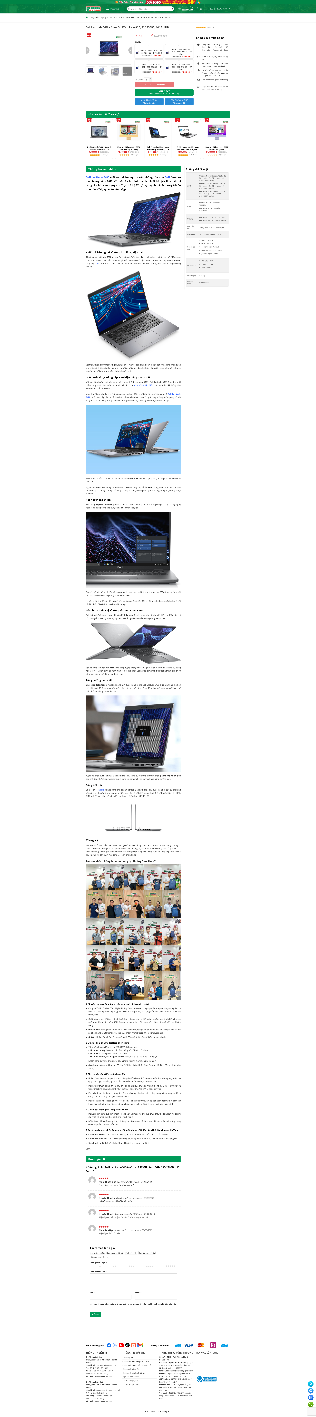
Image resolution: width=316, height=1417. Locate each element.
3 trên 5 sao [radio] (123, 1266)
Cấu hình (138, 42)
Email (138, 1292)
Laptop (103, 17)
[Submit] (172, 9)
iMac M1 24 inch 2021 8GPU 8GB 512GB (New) (216, 148)
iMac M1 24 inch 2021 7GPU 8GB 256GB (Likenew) (128, 148)
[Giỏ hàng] (198, 9)
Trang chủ (93, 17)
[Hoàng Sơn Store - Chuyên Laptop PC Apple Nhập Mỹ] (93, 8)
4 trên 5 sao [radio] (140, 1266)
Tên (92, 1292)
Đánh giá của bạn (98, 1262)
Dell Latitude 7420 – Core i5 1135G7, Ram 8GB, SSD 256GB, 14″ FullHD (99, 148)
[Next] (130, 50)
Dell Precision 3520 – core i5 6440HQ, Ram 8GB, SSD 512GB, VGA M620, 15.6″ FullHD (158, 148)
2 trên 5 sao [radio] (107, 1266)
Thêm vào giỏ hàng (155, 84)
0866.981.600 (187, 10)
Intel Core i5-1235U (143, 385)
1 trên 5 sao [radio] (94, 1266)
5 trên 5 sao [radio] (160, 1266)
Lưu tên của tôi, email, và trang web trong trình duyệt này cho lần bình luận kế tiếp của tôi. (135, 1304)
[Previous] (87, 50)
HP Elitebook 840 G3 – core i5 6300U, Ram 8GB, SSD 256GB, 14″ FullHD (187, 148)
